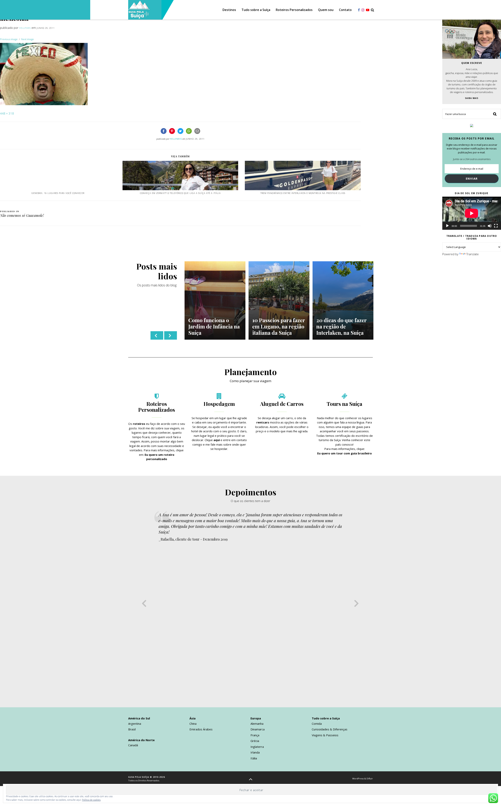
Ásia (192, 718)
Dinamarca (257, 729)
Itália (253, 758)
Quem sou (325, 10)
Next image (27, 39)
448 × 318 (7, 113)
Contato (345, 10)
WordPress (358, 778)
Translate (472, 254)
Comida (317, 723)
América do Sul (139, 718)
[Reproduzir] (447, 226)
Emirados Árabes (201, 729)
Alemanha (256, 723)
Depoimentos (250, 492)
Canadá (133, 745)
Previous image (9, 39)
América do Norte (141, 740)
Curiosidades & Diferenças (329, 729)
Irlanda (255, 752)
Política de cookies (91, 799)
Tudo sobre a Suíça (255, 10)
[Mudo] (490, 226)
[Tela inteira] (496, 226)
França (254, 735)
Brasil (132, 729)
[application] (471, 213)
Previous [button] (156, 335)
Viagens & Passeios (325, 735)
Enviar (472, 178)
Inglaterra (257, 747)
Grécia (254, 741)
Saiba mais (471, 98)
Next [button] (170, 335)
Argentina (134, 723)
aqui (217, 440)
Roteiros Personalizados (294, 10)
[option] (215, 300)
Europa (255, 718)
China (192, 723)
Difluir (370, 778)
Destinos (229, 10)
